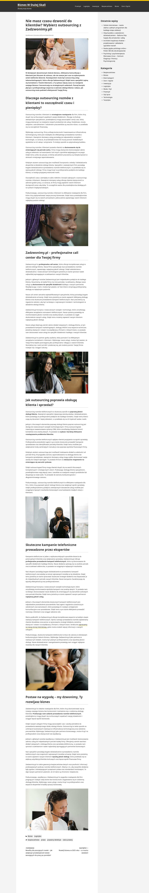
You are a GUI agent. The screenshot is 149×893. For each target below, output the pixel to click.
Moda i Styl (107, 89)
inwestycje (95, 6)
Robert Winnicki (49, 35)
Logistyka (86, 6)
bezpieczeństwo (33, 840)
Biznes (117, 6)
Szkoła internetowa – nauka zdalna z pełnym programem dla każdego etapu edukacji (115, 27)
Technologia (107, 97)
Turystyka (106, 100)
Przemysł (78, 6)
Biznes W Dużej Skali (32, 5)
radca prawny (68, 840)
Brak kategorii (108, 78)
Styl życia (106, 94)
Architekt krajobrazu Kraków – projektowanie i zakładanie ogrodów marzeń (114, 43)
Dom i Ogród (126, 6)
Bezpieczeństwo (107, 6)
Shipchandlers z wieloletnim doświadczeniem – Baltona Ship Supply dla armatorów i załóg (115, 35)
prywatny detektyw (54, 840)
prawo (43, 840)
